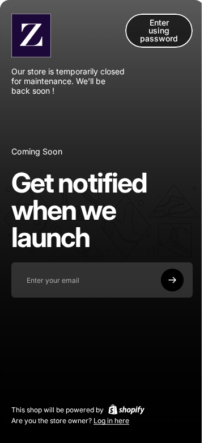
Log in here (111, 420)
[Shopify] (126, 409)
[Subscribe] (172, 280)
